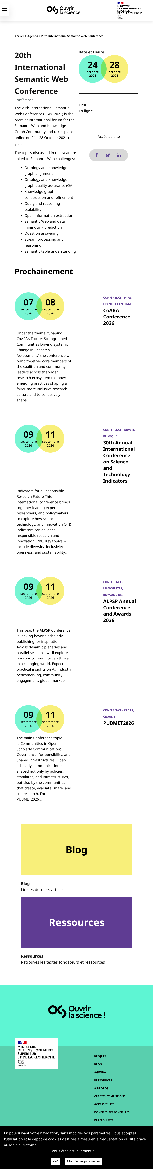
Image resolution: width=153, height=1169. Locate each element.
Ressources (103, 1080)
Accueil (19, 36)
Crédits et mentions (109, 1096)
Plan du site (103, 1120)
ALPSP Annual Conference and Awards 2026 (119, 610)
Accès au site (109, 136)
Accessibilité (104, 1104)
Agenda (32, 36)
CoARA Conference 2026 (116, 316)
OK (55, 1161)
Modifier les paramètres (83, 1161)
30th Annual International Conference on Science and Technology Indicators (119, 461)
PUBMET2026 (118, 723)
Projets (100, 1056)
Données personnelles (112, 1112)
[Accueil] (64, 10)
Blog (98, 1064)
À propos (101, 1088)
